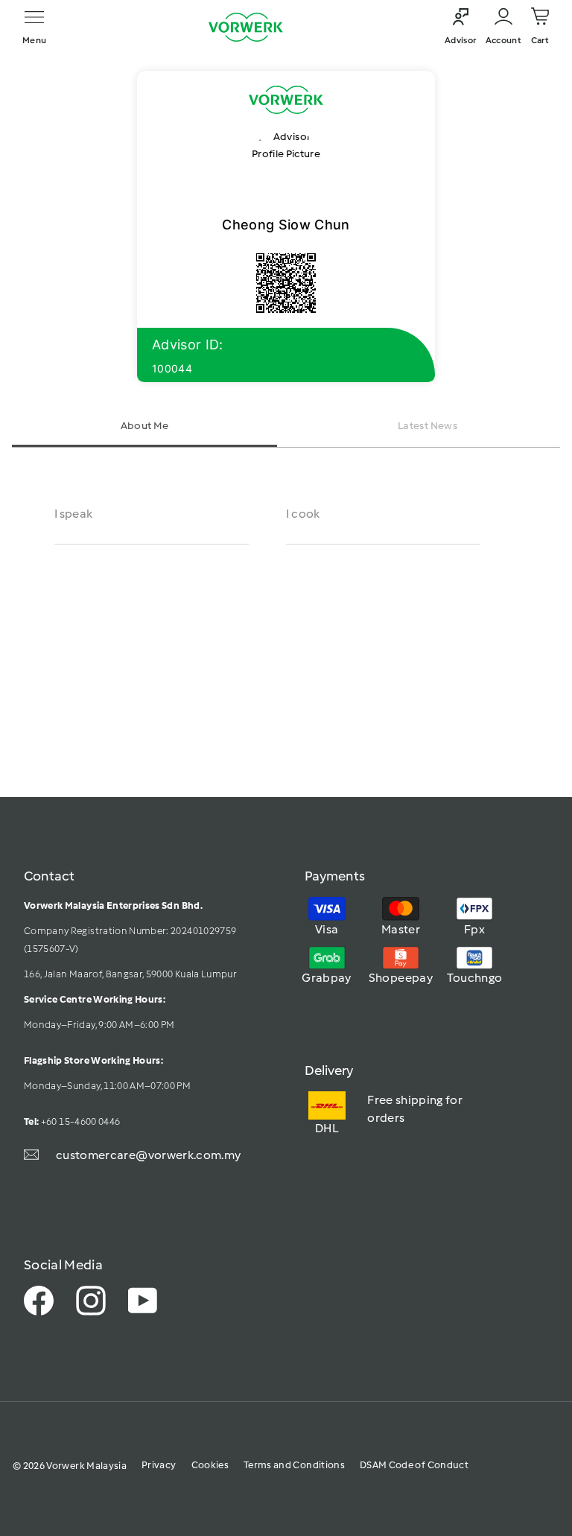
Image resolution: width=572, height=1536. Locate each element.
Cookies (210, 1464)
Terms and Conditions (294, 1464)
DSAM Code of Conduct (414, 1464)
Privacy (159, 1464)
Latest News (427, 425)
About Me (145, 425)
